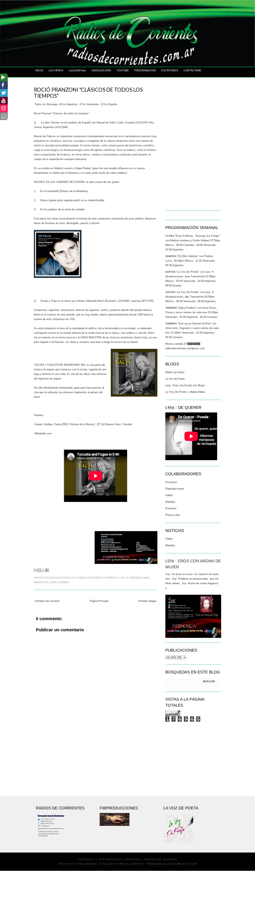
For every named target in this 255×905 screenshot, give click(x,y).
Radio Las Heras (174, 372)
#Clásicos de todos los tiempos (66, 577)
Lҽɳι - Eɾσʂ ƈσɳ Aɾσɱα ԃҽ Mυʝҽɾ (185, 385)
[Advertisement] (95, 759)
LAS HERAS (56, 70)
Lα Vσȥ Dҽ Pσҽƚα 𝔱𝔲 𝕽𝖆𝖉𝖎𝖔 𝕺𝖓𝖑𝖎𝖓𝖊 (185, 391)
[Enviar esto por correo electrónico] (36, 570)
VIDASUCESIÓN (101, 70)
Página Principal (99, 600)
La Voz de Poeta (174, 378)
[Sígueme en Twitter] (4, 93)
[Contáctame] (4, 116)
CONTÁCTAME (192, 70)
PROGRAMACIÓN (145, 70)
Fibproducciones (174, 488)
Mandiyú (170, 501)
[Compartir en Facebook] (47, 570)
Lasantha (136, 864)
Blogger (170, 859)
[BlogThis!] (39, 570)
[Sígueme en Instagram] (4, 108)
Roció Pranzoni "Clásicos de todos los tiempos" (88, 92)
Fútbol (169, 495)
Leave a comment (60, 582)
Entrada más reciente (47, 600)
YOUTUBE (122, 70)
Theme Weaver (85, 864)
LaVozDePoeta (77, 70)
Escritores (94, 577)
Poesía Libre (172, 514)
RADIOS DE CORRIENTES (123, 859)
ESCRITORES (169, 70)
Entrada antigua (147, 600)
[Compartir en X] (43, 570)
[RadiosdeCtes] (4, 101)
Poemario (170, 508)
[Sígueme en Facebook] (4, 85)
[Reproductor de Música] (4, 77)
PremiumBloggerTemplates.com (172, 864)
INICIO (39, 70)
